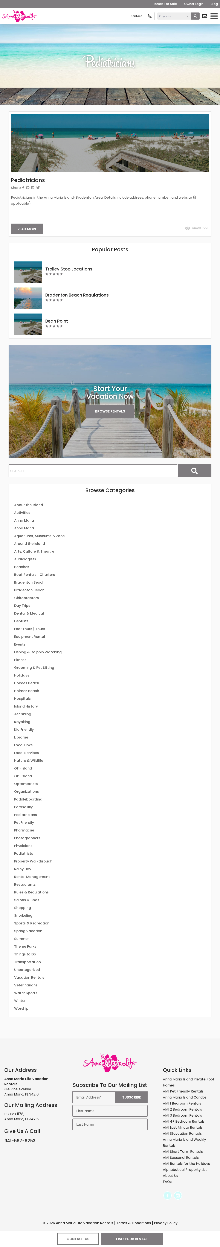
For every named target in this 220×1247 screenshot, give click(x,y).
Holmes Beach (26, 683)
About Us (170, 1175)
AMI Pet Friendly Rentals (183, 1091)
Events (20, 644)
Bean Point (56, 321)
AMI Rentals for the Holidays (186, 1163)
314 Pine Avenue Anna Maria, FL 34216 (21, 1092)
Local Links (23, 745)
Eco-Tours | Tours (29, 628)
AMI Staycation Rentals (182, 1133)
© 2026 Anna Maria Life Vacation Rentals (78, 1223)
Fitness (20, 659)
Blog (214, 4)
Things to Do (25, 954)
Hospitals (22, 698)
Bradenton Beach (29, 582)
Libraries (21, 737)
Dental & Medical (29, 613)
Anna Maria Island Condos (184, 1097)
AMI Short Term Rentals (183, 1151)
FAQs (167, 1181)
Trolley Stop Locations (68, 269)
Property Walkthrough (33, 861)
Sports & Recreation (31, 923)
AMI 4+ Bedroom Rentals (184, 1121)
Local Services (26, 752)
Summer (21, 938)
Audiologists (25, 559)
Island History (26, 706)
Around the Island (29, 543)
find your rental (131, 1238)
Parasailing (24, 807)
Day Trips (22, 605)
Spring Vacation (28, 931)
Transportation (27, 962)
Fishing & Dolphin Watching (38, 652)
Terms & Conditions (133, 1223)
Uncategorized (27, 969)
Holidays (21, 675)
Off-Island (23, 768)
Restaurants (25, 884)
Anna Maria (24, 520)
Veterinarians (26, 985)
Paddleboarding (28, 799)
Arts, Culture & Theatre (34, 551)
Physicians (23, 845)
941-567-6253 (19, 1141)
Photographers (27, 838)
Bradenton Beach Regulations (77, 295)
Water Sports (25, 992)
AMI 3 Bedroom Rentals (182, 1115)
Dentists (21, 621)
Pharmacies (24, 830)
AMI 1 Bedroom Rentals (182, 1103)
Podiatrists (23, 853)
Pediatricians (25, 814)
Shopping (22, 907)
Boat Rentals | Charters (34, 574)
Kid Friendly (24, 729)
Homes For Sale (165, 4)
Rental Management (32, 876)
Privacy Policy (165, 1223)
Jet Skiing (22, 714)
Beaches (21, 566)
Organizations (26, 791)
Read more (27, 229)
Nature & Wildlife (28, 760)
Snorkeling (23, 915)
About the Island (28, 504)
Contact (136, 16)
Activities (22, 512)
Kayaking (22, 721)
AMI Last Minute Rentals (183, 1127)
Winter (20, 1000)
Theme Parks (25, 946)
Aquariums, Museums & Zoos (39, 535)
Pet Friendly (24, 822)
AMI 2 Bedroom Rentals (182, 1109)
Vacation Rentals (29, 977)
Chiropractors (26, 597)
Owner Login (193, 4)
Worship (21, 1008)
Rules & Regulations (31, 892)
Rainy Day (22, 869)
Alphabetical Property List (185, 1169)
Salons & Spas (26, 900)
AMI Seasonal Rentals (181, 1157)
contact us (78, 1238)
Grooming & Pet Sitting (34, 667)
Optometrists (26, 783)
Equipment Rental (29, 636)
